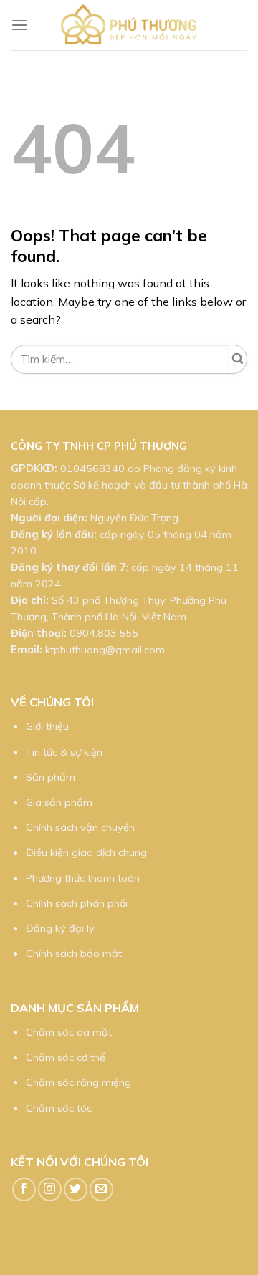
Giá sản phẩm (59, 802)
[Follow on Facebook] (24, 1189)
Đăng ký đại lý (60, 928)
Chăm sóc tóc (59, 1108)
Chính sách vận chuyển (80, 827)
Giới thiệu (47, 726)
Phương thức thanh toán (83, 878)
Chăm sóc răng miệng (78, 1082)
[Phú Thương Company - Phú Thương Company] (129, 25)
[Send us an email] (101, 1189)
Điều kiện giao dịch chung (86, 852)
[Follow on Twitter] (75, 1189)
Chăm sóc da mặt (69, 1032)
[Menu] (19, 24)
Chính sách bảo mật (74, 953)
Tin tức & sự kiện (64, 752)
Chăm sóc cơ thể (65, 1057)
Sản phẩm (50, 777)
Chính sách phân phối (77, 903)
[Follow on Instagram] (50, 1189)
